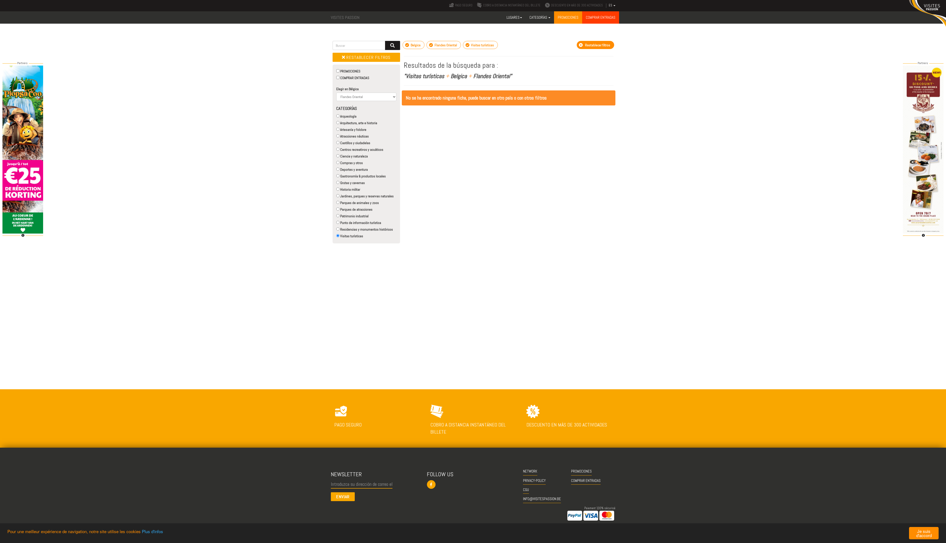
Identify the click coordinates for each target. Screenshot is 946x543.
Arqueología (347, 116)
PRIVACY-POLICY (534, 480)
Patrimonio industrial (354, 216)
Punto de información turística (360, 223)
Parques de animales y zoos (359, 203)
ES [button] (611, 5)
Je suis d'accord (924, 533)
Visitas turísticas (351, 236)
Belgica (415, 45)
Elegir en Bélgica (347, 89)
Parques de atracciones (355, 209)
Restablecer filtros (367, 57)
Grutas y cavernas (352, 183)
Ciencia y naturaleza (353, 156)
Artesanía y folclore (352, 129)
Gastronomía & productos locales (362, 176)
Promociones (581, 471)
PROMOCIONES (349, 71)
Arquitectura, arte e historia (358, 123)
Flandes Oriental (445, 45)
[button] (473, 484)
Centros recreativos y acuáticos (361, 149)
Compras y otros (351, 163)
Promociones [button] (568, 17)
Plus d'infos (152, 531)
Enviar (343, 496)
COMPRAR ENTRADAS (354, 78)
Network (530, 471)
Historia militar (349, 189)
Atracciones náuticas (354, 136)
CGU (526, 489)
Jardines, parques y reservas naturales (366, 196)
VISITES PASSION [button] (345, 17)
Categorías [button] (538, 17)
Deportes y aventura (353, 169)
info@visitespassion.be (542, 498)
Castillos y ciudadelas (354, 143)
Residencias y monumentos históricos (366, 229)
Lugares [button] (513, 17)
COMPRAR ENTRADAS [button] (600, 17)
